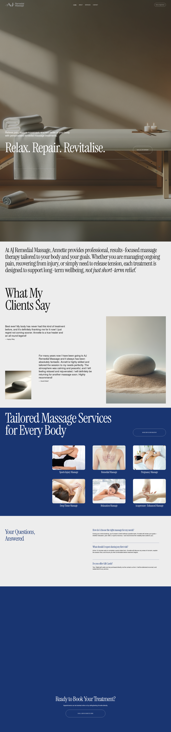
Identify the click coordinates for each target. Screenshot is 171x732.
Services (88, 5)
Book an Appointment (160, 4)
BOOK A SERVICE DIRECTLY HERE (85, 713)
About (81, 5)
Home (74, 5)
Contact (95, 5)
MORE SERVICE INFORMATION (149, 432)
